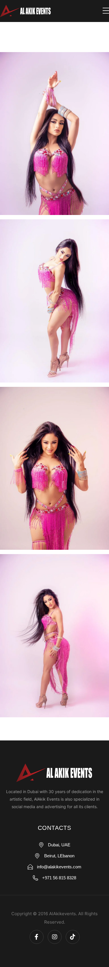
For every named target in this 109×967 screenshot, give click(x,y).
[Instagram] (55, 937)
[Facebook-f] (37, 937)
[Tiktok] (73, 937)
